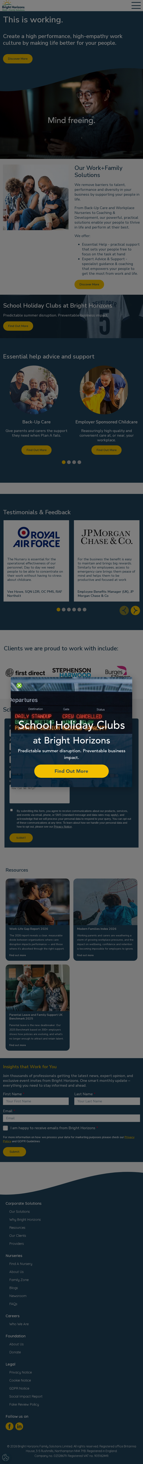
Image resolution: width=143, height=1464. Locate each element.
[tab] (64, 462)
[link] (13, 5)
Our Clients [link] (17, 1235)
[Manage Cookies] (6, 1457)
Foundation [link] (16, 1336)
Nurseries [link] (14, 1255)
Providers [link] (16, 1243)
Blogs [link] (13, 1288)
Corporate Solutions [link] (24, 1203)
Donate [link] (15, 1352)
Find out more (17, 955)
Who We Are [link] (19, 1324)
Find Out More (18, 326)
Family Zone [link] (19, 1280)
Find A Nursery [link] (20, 1264)
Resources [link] (17, 1227)
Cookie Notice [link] (20, 1380)
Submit (14, 1152)
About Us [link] (16, 1272)
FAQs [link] (13, 1304)
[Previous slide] (124, 610)
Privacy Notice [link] (20, 1372)
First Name (12, 1094)
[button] (36, 409)
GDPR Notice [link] (19, 1388)
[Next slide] (135, 610)
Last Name (83, 1094)
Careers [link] (13, 1315)
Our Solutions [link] (19, 1211)
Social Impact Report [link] (25, 1396)
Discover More (18, 59)
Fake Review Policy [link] (24, 1404)
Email (7, 1111)
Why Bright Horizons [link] (25, 1219)
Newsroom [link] (17, 1296)
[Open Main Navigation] (136, 5)
